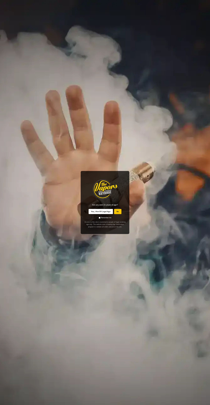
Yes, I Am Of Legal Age (100, 211)
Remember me (106, 218)
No (118, 211)
